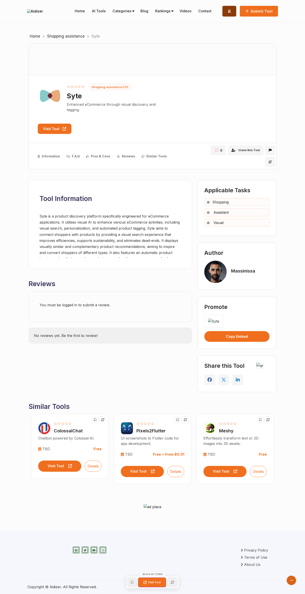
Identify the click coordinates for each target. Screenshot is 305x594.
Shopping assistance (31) (110, 87)
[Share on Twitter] (223, 379)
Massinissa (243, 271)
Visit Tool (51, 129)
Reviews (128, 156)
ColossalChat (68, 430)
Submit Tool (261, 11)
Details (93, 466)
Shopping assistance (66, 36)
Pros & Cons (100, 156)
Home (35, 36)
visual (218, 222)
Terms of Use (255, 557)
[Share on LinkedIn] (237, 379)
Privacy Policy (256, 550)
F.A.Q (75, 156)
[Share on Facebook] (209, 379)
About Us (252, 564)
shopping (220, 202)
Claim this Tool (249, 150)
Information (50, 156)
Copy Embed (237, 336)
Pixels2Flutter (151, 430)
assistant (220, 212)
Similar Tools (156, 156)
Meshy (226, 430)
